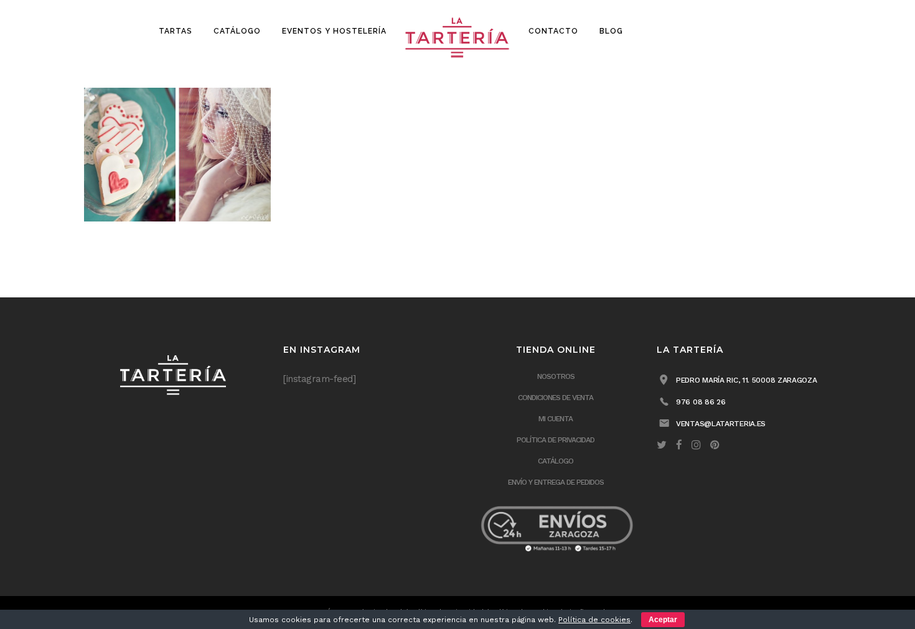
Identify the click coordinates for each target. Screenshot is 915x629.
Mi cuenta (555, 418)
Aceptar (663, 619)
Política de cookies (594, 619)
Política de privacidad (555, 440)
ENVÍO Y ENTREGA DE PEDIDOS (556, 482)
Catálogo (555, 461)
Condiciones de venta (555, 397)
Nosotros (556, 376)
